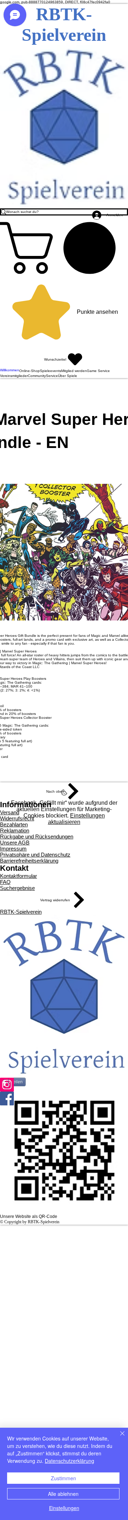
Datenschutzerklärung (69, 1460)
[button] (64, 248)
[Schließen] (118, 1437)
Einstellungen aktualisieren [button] (76, 819)
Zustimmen (63, 1478)
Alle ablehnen (63, 1493)
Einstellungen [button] (64, 1507)
